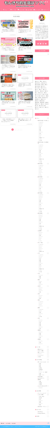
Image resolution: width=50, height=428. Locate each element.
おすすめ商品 (21, 10)
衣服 (40, 373)
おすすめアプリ (43, 378)
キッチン (41, 370)
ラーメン (41, 125)
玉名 (43, 293)
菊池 (43, 279)
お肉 (43, 84)
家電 (40, 363)
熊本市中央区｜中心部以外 (43, 143)
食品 (40, 366)
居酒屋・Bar (41, 159)
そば (46, 84)
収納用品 (41, 369)
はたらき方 (37, 9)
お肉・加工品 (41, 396)
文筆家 (40, 384)
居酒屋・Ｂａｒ (42, 137)
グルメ (5, 9)
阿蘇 (43, 307)
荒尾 (43, 300)
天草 (43, 318)
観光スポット (43, 349)
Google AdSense (43, 413)
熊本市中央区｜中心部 (43, 120)
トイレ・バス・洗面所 (43, 372)
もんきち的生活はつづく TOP (8, 426)
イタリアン (43, 86)
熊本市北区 (43, 163)
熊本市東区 (37, 102)
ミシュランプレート (39, 94)
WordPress (43, 411)
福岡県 (43, 330)
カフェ (37, 89)
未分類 (42, 416)
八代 (43, 253)
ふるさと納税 (38, 86)
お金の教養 (29, 9)
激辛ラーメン (43, 99)
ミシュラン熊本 (46, 94)
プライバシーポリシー (18, 426)
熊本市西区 (42, 102)
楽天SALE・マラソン (43, 406)
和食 (36, 97)
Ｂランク (47, 107)
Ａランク (37, 107)
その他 (40, 140)
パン (36, 92)
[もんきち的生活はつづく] (25, 7)
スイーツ (45, 89)
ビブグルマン (41, 92)
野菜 (40, 404)
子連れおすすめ (45, 97)
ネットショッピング (43, 393)
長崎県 (43, 339)
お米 (40, 399)
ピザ (45, 92)
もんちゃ (41, 387)
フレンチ (41, 123)
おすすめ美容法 (38, 84)
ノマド (40, 139)
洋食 (40, 127)
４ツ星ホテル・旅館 (42, 105)
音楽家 (40, 382)
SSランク (37, 81)
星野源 (43, 379)
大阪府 (40, 97)
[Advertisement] (42, 66)
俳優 (40, 381)
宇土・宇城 (43, 242)
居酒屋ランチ (38, 99)
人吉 (43, 273)
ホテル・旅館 (43, 350)
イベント (43, 353)
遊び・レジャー (43, 352)
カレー (41, 89)
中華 (40, 130)
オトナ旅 (14, 9)
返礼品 (47, 102)
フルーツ (41, 400)
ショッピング (43, 355)
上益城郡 (43, 230)
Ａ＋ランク (42, 107)
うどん (45, 81)
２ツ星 (37, 105)
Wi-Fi (41, 81)
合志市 (43, 286)
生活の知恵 (43, 376)
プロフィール (45, 10)
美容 (40, 365)
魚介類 (40, 397)
